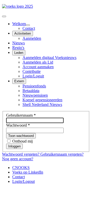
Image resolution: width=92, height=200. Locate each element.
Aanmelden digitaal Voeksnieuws (49, 57)
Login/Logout (23, 181)
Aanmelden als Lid (37, 62)
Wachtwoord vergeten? (21, 154)
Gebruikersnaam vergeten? (62, 154)
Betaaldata (30, 90)
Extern (19, 81)
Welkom (19, 24)
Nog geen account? (17, 159)
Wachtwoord (18, 125)
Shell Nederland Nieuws (42, 104)
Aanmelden (31, 38)
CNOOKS (21, 167)
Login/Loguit (33, 76)
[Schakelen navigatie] (4, 16)
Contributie (31, 71)
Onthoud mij (22, 141)
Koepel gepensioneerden (42, 100)
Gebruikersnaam (21, 115)
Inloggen (14, 146)
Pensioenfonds (34, 86)
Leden (18, 53)
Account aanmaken (38, 67)
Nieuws (18, 43)
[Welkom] (28, 25)
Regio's (18, 47)
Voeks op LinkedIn (27, 172)
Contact (28, 28)
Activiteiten (22, 33)
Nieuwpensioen (35, 95)
